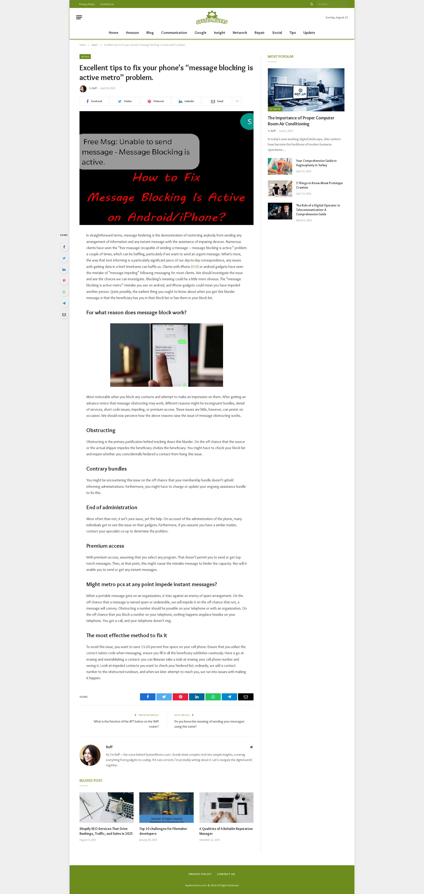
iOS (195, 266)
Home (113, 32)
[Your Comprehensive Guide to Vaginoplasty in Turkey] (280, 166)
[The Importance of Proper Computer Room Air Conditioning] (306, 89)
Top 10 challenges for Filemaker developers (163, 831)
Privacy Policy (87, 4)
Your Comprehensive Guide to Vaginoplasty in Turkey (316, 163)
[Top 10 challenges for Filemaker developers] (166, 807)
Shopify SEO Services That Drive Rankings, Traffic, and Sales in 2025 (106, 831)
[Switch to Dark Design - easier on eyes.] (311, 4)
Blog (150, 32)
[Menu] (79, 17)
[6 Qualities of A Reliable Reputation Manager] (226, 807)
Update (309, 32)
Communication (174, 32)
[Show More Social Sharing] (237, 101)
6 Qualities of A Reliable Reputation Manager (226, 831)
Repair (260, 32)
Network (240, 32)
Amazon (132, 32)
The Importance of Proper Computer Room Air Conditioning (301, 120)
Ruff (94, 88)
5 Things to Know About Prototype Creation (319, 185)
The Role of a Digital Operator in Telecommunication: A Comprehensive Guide (318, 209)
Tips (293, 32)
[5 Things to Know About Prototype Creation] (280, 188)
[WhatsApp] (64, 292)
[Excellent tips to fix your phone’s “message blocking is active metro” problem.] (167, 168)
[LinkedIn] (64, 269)
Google (200, 32)
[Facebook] (64, 246)
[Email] (64, 314)
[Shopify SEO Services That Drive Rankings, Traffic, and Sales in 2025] (107, 807)
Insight (219, 32)
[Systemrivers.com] (212, 17)
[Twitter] (64, 258)
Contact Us (107, 4)
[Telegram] (64, 303)
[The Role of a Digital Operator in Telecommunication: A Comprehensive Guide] (280, 211)
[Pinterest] (64, 280)
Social (277, 32)
